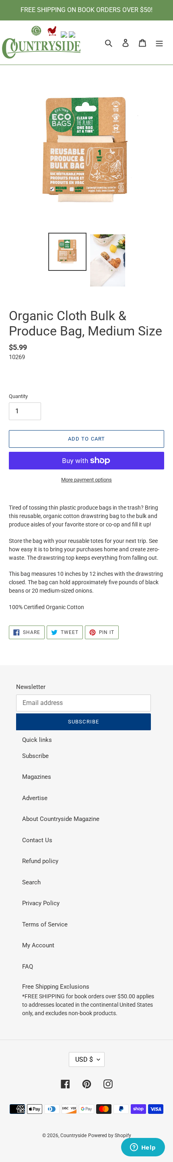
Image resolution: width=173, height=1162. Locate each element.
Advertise (34, 798)
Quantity (18, 396)
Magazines (36, 776)
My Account (38, 945)
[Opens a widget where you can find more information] (143, 1148)
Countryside (73, 1135)
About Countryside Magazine (60, 819)
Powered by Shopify (109, 1135)
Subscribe (35, 756)
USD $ (84, 1059)
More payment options (86, 480)
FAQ (27, 966)
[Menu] (159, 42)
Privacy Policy (41, 903)
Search (31, 882)
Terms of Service (45, 924)
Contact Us (37, 840)
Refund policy (40, 861)
